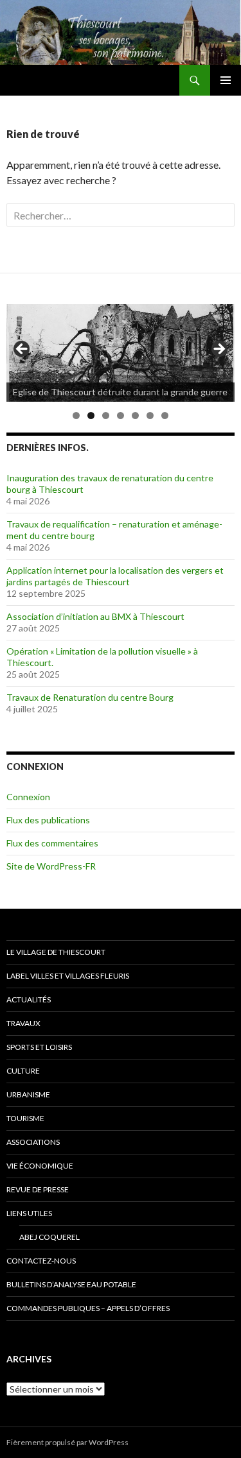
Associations (33, 1142)
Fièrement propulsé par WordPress (67, 1442)
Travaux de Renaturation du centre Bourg (90, 697)
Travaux (23, 1023)
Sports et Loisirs (39, 1047)
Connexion (28, 796)
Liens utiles (29, 1213)
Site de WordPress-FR (51, 866)
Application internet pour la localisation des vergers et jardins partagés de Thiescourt (115, 576)
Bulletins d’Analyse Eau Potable (71, 1284)
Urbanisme (28, 1094)
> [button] (218, 349)
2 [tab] (90, 415)
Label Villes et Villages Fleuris (67, 976)
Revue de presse (37, 1189)
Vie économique (39, 1166)
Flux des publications (48, 819)
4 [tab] (120, 415)
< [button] (22, 349)
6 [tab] (150, 415)
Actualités (28, 999)
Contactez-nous (41, 1260)
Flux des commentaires (52, 842)
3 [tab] (105, 415)
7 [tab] (164, 415)
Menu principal (225, 80)
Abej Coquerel (49, 1237)
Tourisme (25, 1118)
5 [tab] (135, 415)
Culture (23, 1071)
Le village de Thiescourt (55, 952)
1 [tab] (76, 415)
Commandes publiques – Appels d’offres (88, 1308)
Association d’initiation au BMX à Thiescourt (95, 616)
